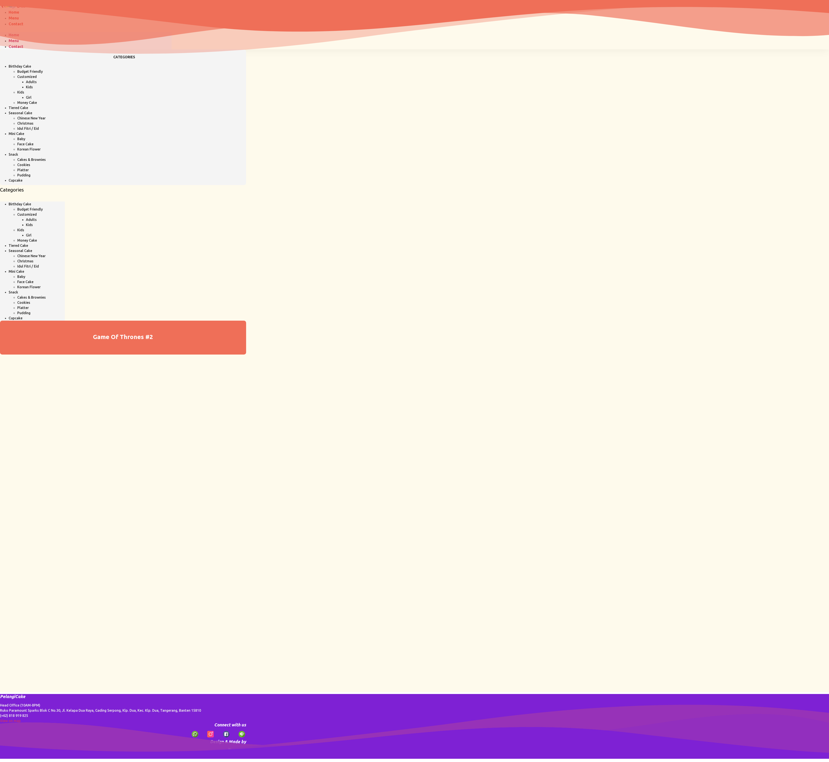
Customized (27, 77)
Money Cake (27, 103)
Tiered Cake (18, 108)
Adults (31, 82)
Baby (21, 139)
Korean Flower (29, 149)
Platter (23, 170)
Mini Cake (16, 134)
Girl (29, 97)
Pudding (23, 175)
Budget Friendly (30, 71)
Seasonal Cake (20, 113)
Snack (13, 154)
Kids (29, 87)
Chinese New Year (31, 118)
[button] (32, 198)
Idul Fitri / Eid (28, 128)
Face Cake (25, 144)
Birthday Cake (20, 66)
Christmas (25, 123)
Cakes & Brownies (31, 160)
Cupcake (15, 180)
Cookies (23, 165)
